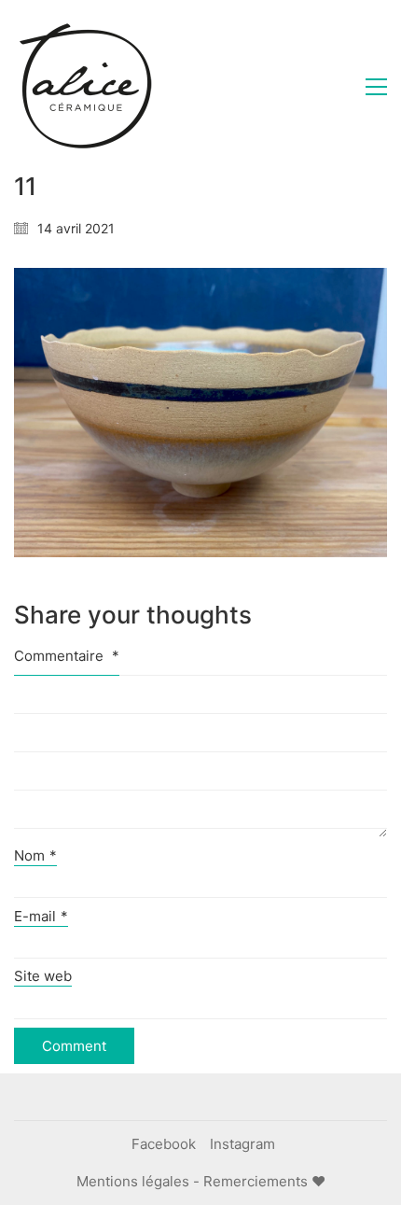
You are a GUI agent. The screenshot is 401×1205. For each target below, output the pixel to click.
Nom (35, 855)
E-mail (41, 916)
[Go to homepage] (84, 86)
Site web (43, 976)
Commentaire (66, 656)
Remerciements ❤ (264, 1181)
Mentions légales (132, 1181)
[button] (376, 87)
